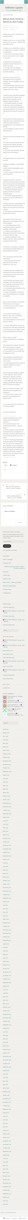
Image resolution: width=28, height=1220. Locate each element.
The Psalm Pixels (7, 589)
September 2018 (7, 1067)
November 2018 (7, 1060)
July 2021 (5, 947)
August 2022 (6, 901)
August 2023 (6, 859)
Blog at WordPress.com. (8, 1212)
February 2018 (6, 1091)
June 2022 (5, 908)
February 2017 (6, 1134)
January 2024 (6, 841)
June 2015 (5, 1204)
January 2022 (6, 926)
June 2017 (5, 1119)
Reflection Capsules (14, 7)
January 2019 (6, 1053)
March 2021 (6, 961)
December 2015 (7, 1183)
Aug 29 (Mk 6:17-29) (8, 654)
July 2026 (5, 736)
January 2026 (6, 757)
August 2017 (6, 1112)
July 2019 (5, 1031)
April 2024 (5, 831)
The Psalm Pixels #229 (8, 616)
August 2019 (6, 1028)
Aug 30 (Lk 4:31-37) (8, 666)
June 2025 (5, 782)
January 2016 (6, 1179)
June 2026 (5, 739)
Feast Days (5, 571)
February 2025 (6, 796)
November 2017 (7, 1102)
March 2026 (6, 750)
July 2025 (5, 778)
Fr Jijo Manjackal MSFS (12, 27)
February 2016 (6, 1176)
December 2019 (7, 1014)
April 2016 (5, 1169)
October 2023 (6, 852)
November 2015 (7, 1186)
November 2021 (7, 933)
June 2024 (5, 824)
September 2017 (7, 1109)
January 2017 (6, 1137)
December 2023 (7, 845)
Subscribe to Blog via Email (11, 532)
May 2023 (5, 870)
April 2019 (5, 1042)
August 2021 (6, 944)
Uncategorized (8, 15)
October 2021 (6, 936)
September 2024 (7, 813)
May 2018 (5, 1081)
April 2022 (5, 915)
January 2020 (6, 1010)
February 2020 (6, 1007)
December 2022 (7, 887)
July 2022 (5, 905)
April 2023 (5, 873)
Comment (19, 522)
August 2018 (6, 1070)
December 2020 (7, 972)
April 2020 (5, 1000)
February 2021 (6, 965)
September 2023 (7, 856)
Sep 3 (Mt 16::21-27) (8, 650)
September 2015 (7, 1193)
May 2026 (5, 743)
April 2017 (5, 1126)
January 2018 (6, 1095)
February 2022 (6, 922)
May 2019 (5, 1038)
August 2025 (6, 775)
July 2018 (5, 1074)
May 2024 (5, 827)
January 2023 (6, 884)
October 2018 (6, 1063)
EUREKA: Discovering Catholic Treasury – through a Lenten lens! (14, 567)
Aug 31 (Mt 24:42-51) (8, 678)
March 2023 (6, 877)
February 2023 (6, 880)
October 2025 (6, 768)
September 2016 (7, 1151)
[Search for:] (10, 630)
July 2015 (5, 1200)
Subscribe (6, 546)
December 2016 (7, 1141)
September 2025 (7, 771)
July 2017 (5, 1116)
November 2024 (7, 806)
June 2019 (5, 1035)
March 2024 (6, 834)
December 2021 (7, 929)
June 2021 (5, 951)
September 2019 (7, 1024)
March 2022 (6, 919)
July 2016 (5, 1158)
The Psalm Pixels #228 (8, 625)
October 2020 (6, 979)
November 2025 (7, 764)
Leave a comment (10, 29)
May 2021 (5, 954)
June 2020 (5, 993)
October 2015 (6, 1190)
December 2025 (7, 761)
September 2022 (7, 898)
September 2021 (7, 940)
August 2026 (6, 732)
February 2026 (6, 753)
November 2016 (7, 1144)
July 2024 (5, 820)
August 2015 (6, 1197)
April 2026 (5, 746)
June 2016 (5, 1162)
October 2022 (6, 894)
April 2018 (5, 1084)
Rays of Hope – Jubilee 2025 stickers (12, 582)
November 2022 (7, 891)
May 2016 (5, 1165)
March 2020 (6, 1003)
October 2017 (6, 1105)
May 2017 (5, 1123)
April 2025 (5, 789)
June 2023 (5, 866)
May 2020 (5, 996)
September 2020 (7, 982)
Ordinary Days (6, 575)
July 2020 (5, 989)
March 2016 (6, 1172)
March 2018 (6, 1088)
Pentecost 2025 (7, 579)
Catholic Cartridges (8, 559)
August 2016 (6, 1155)
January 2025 (6, 799)
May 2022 (5, 912)
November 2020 (7, 975)
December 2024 (7, 803)
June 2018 (5, 1077)
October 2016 (6, 1148)
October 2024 (6, 810)
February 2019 (6, 1049)
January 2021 (6, 968)
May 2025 (5, 785)
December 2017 (7, 1098)
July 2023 (5, 863)
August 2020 (6, 986)
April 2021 (5, 958)
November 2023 (7, 849)
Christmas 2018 (7, 563)
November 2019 (7, 1017)
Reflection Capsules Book (9, 586)
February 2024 (6, 838)
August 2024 (6, 817)
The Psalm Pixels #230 (8, 607)
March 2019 (6, 1046)
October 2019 (6, 1021)
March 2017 (6, 1130)
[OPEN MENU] (2, 2)
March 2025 (6, 792)
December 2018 (7, 1056)
